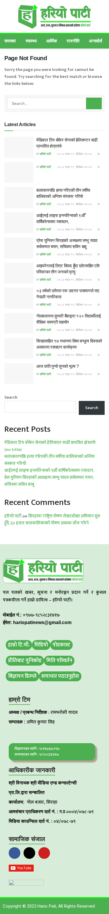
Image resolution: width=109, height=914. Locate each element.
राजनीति (73, 40)
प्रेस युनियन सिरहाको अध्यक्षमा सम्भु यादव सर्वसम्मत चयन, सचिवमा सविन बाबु (49, 481)
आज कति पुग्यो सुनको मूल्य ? (57, 366)
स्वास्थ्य (31, 40)
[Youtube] (44, 853)
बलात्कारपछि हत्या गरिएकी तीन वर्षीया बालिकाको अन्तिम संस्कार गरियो (49, 460)
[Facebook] (14, 853)
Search (10, 397)
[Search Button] (94, 103)
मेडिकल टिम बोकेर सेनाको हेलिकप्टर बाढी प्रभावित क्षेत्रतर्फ (50, 442)
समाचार (10, 40)
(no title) (13, 449)
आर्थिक (51, 40)
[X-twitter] (29, 853)
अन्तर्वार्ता (95, 40)
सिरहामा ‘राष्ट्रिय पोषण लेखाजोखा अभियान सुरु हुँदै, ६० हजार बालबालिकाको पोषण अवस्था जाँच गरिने (52, 519)
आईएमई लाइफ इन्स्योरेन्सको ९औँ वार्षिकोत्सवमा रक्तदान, (49, 470)
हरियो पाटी (45, 153)
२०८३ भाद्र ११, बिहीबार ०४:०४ (74, 153)
